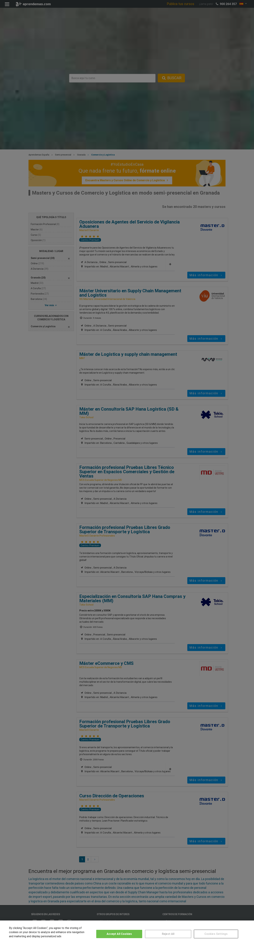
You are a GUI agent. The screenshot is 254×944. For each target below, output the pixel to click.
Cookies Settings (216, 934)
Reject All (168, 934)
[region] (127, 932)
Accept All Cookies (119, 934)
